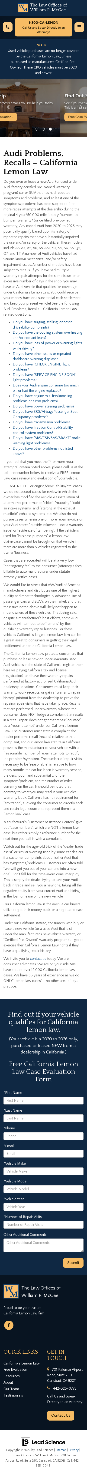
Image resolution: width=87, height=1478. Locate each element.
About (8, 1382)
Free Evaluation (15, 1369)
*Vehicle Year (13, 1199)
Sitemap (61, 1450)
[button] (6, 108)
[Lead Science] (43, 1442)
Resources (11, 1376)
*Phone (9, 1128)
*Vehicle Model (15, 1181)
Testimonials (13, 1395)
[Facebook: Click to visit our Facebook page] (8, 1325)
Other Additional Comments (25, 1235)
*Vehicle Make (14, 1163)
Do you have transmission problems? (41, 422)
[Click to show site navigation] (79, 27)
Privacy (74, 1450)
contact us (38, 959)
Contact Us (60, 1415)
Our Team (11, 1389)
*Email (8, 1146)
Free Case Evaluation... (24, 117)
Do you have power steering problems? (43, 406)
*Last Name (12, 1110)
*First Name (12, 1093)
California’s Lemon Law (21, 1363)
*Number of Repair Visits (22, 1217)
